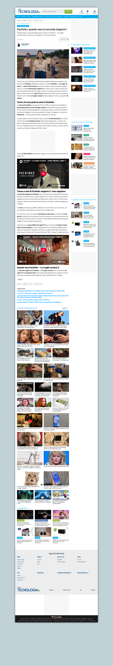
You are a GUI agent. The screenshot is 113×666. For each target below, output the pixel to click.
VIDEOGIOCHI (21, 520)
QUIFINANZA (77, 618)
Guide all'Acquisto (81, 561)
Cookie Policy (36, 620)
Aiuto (50, 620)
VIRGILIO (27, 618)
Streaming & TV (21, 577)
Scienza (19, 566)
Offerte (19, 568)
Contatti (93, 590)
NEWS (18, 16)
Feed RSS (51, 590)
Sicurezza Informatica (64, 572)
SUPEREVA (90, 618)
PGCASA (49, 618)
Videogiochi (20, 579)
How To (79, 559)
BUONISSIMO (84, 618)
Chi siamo (20, 620)
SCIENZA (86, 135)
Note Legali (25, 620)
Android (39, 559)
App (38, 564)
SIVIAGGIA (71, 618)
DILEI (67, 618)
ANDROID (23, 16)
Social (18, 575)
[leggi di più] (68, 45)
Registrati (81, 13)
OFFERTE (66, 16)
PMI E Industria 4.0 (82, 572)
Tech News (20, 564)
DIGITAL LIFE (60, 557)
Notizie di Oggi (20, 559)
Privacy (30, 620)
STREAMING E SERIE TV (38, 16)
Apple (38, 561)
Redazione (40, 572)
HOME (18, 23)
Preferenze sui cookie (44, 620)
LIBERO (22, 618)
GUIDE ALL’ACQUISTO (89, 163)
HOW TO (48, 16)
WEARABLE (86, 154)
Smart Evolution (61, 561)
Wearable (59, 559)
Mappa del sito (66, 590)
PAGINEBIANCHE (55, 618)
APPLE (29, 16)
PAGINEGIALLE (32, 618)
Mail (87, 13)
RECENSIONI (73, 16)
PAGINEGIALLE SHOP (41, 618)
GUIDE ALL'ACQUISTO (57, 16)
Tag (80, 590)
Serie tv (20, 279)
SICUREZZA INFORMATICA (41, 520)
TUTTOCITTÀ (63, 618)
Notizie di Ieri (20, 561)
